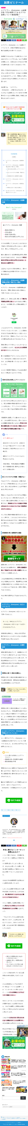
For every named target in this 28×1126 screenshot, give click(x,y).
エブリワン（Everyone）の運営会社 (15, 184)
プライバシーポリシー (11, 1122)
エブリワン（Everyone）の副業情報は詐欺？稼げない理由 (15, 165)
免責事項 (19, 1122)
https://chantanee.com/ (15, 837)
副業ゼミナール (14, 2)
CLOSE (14, 156)
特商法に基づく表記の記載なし (14, 187)
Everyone (3, 7)
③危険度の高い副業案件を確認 (14, 176)
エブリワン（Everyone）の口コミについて (15, 179)
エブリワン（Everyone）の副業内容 (15, 161)
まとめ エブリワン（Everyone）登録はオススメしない (15, 191)
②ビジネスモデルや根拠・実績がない (15, 173)
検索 (3, 1095)
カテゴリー (5, 1104)
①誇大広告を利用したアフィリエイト (15, 170)
